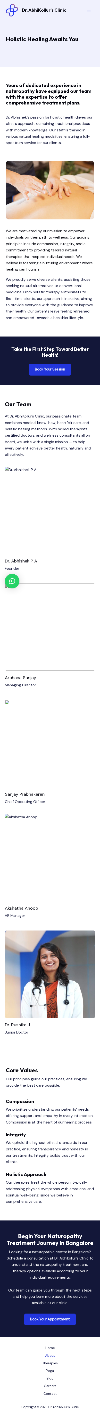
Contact (50, 1393)
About (50, 1355)
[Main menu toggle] (89, 10)
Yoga (50, 1370)
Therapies (50, 1363)
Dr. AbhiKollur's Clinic (44, 10)
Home (50, 1348)
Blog (50, 1378)
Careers (50, 1386)
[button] (50, 370)
